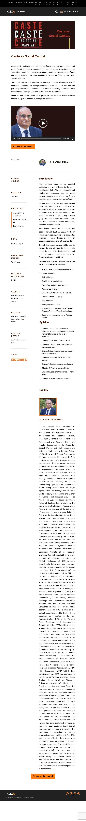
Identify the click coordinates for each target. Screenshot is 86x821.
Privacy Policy (29, 797)
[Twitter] (15, 360)
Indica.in (10, 3)
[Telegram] (26, 360)
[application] (43, 123)
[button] (43, 123)
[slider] (41, 138)
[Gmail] (20, 360)
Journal (31, 3)
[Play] (14, 139)
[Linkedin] (18, 360)
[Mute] (68, 139)
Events (20, 3)
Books (25, 3)
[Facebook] (12, 360)
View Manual (15, 262)
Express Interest (23, 146)
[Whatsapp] (23, 360)
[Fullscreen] (72, 139)
